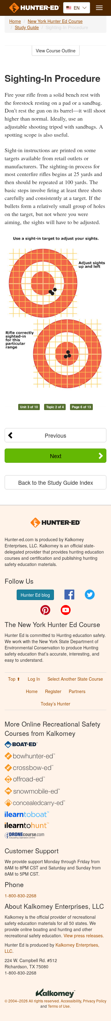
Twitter (90, 594)
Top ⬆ (14, 679)
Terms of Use (59, 1006)
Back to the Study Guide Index (55, 482)
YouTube (66, 610)
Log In (34, 679)
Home (15, 21)
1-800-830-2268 (20, 895)
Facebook (69, 594)
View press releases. (84, 935)
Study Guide (27, 27)
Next (55, 456)
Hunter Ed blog (35, 595)
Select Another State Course (75, 679)
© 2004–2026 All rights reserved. (32, 1000)
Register (53, 691)
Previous (55, 435)
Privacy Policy (94, 1000)
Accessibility (71, 1000)
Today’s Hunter (55, 704)
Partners (77, 691)
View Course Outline (56, 50)
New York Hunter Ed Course (55, 21)
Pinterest (45, 610)
